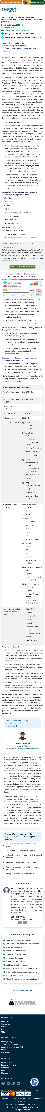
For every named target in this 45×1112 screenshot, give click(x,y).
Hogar (4, 43)
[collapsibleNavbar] (41, 9)
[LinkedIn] (13, 1085)
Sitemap (4, 1073)
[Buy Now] (34, 2)
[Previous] (19, 922)
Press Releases (7, 1062)
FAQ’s (3, 1050)
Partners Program (8, 1065)
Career (4, 1026)
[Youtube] (18, 1085)
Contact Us (5, 1024)
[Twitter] (8, 1085)
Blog (3, 1070)
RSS (2, 1029)
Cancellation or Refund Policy (12, 1047)
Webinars (5, 1068)
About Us (5, 1021)
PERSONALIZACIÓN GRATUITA (22, 266)
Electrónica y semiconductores (16, 45)
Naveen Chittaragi (22, 743)
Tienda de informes (16, 43)
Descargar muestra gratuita (10, 2)
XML (3, 1032)
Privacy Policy (6, 1042)
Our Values (5, 1052)
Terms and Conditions (10, 1044)
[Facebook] (3, 1085)
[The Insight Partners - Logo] (10, 9)
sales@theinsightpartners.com (26, 1104)
